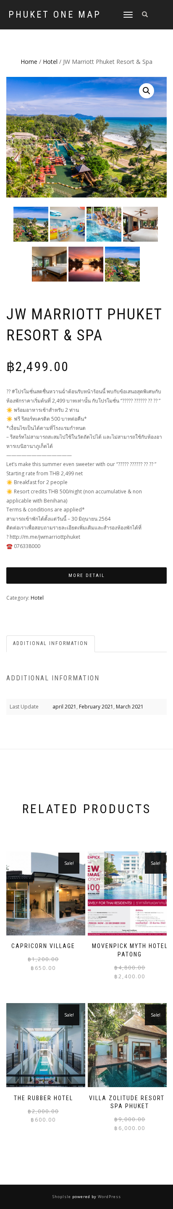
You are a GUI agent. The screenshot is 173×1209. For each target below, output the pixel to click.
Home (29, 62)
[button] (146, 90)
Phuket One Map (54, 15)
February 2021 (96, 706)
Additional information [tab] (50, 643)
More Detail (86, 575)
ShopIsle (62, 1196)
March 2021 (130, 706)
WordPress (109, 1196)
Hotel (50, 62)
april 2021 (64, 706)
